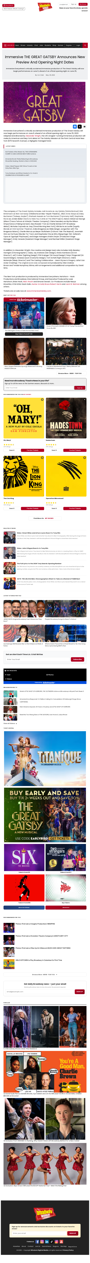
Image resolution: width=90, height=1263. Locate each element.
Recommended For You (12, 917)
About (24, 1246)
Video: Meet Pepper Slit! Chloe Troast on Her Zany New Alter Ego (21, 167)
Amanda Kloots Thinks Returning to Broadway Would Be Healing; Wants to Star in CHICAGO (21, 160)
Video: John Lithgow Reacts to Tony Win (32, 548)
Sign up (79, 992)
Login (78, 45)
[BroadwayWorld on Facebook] (37, 1242)
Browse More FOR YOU (70, 373)
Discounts (66, 907)
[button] (85, 45)
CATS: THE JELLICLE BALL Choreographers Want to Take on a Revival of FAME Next (48, 579)
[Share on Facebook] (75, 127)
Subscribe (77, 659)
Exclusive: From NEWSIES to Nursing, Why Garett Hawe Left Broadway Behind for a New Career (41, 1141)
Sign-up (73, 4)
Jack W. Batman (73, 284)
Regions (56, 1246)
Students (48, 45)
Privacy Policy (68, 1250)
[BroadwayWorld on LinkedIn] (47, 1242)
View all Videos (9, 723)
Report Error (72, 1247)
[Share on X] (80, 127)
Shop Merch (9, 5)
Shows (23, 45)
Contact (30, 1246)
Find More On (43, 518)
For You (13, 295)
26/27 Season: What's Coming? (14, 9)
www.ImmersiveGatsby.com (39, 291)
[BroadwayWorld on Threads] (56, 1242)
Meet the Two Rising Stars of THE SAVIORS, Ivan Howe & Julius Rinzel (43, 715)
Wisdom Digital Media (39, 1250)
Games (60, 45)
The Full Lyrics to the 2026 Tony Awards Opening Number (39, 564)
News (17, 45)
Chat (36, 45)
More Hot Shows (24, 907)
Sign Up (72, 1233)
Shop (54, 45)
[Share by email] (84, 127)
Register (69, 45)
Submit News (46, 1246)
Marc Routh (28, 281)
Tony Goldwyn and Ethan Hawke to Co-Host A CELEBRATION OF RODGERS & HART (21, 174)
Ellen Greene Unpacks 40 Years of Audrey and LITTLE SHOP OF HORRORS (45, 707)
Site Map (63, 1246)
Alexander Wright (33, 136)
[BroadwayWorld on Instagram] (42, 1242)
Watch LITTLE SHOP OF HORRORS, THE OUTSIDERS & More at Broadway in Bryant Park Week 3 (52, 691)
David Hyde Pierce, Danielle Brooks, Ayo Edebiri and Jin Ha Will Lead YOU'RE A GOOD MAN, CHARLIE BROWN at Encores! (43, 1095)
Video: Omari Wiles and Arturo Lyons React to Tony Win (38, 533)
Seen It (11, 450)
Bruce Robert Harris (53, 284)
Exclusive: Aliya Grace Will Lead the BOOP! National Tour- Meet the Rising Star (35, 1186)
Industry (30, 45)
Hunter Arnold (38, 284)
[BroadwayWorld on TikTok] (52, 1242)
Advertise (16, 1246)
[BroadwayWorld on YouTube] (61, 1242)
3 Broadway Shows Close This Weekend (20, 1049)
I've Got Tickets (32, 450)
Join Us (37, 1246)
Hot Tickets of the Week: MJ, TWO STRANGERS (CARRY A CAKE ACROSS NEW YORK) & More (21, 153)
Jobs (41, 45)
